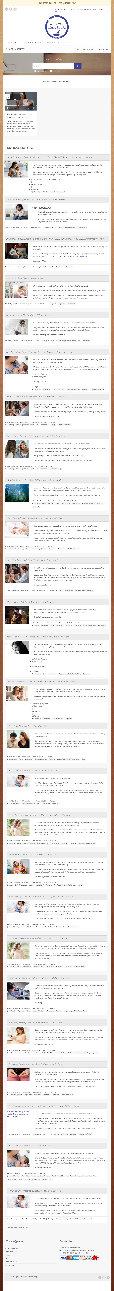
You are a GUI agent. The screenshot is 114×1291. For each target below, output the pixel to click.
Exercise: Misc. (80, 591)
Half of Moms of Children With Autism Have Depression (32, 602)
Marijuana (37, 1095)
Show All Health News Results (18, 1227)
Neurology (64, 843)
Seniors (80, 885)
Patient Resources (31, 42)
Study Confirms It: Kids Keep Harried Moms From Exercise (33, 560)
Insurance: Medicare (73, 389)
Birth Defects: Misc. (15, 1053)
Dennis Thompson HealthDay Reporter (46, 179)
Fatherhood (67, 425)
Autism (37, 625)
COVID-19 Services (52, 42)
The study (37, 495)
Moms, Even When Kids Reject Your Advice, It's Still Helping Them (36, 436)
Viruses (75, 927)
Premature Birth (47, 1179)
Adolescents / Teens (16, 759)
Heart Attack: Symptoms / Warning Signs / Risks (82, 1176)
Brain (70, 267)
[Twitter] (108, 1277)
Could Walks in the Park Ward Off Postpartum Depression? (34, 480)
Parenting (37, 192)
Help (65, 9)
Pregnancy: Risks (40, 503)
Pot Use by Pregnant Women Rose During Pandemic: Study (35, 1064)
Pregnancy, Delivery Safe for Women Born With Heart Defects (36, 1022)
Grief (28, 1011)
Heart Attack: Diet (58, 1176)
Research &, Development (86, 843)
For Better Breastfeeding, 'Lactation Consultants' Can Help (35, 1190)
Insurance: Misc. (38, 966)
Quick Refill (73, 9)
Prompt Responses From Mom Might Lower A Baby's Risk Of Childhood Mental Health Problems (49, 157)
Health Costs (27, 966)
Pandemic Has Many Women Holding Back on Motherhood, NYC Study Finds (43, 1106)
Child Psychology (56, 469)
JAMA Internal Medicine (80, 330)
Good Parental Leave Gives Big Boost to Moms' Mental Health (35, 518)
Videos (56, 71)
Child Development (49, 192)
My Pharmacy (12, 42)
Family (61, 591)
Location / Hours (85, 9)
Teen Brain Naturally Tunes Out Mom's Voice (29, 726)
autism (62, 610)
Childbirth (85, 389)
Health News (42, 71)
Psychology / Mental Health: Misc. (66, 227)
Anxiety (52, 425)
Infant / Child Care (58, 389)
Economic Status (15, 966)
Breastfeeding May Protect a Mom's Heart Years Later (33, 770)
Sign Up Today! (98, 9)
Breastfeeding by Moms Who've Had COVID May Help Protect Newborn (41, 896)
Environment (76, 503)
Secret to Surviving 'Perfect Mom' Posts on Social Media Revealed (35, 199)
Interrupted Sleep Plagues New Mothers (24, 278)
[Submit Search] (77, 66)
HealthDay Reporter (40, 374)
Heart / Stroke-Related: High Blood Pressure (35, 1176)
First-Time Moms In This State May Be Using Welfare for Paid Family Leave (39, 352)
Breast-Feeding (14, 803)
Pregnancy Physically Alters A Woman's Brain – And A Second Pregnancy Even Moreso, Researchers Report (54, 238)
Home (79, 49)
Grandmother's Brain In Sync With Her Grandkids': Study (34, 854)
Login (56, 12)
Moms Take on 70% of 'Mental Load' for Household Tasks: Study (36, 396)
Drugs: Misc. (28, 1095)
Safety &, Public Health (52, 927)
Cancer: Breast (57, 719)
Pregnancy (61, 304)
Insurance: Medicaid (97, 389)
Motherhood (61, 192)
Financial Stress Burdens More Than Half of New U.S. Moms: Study (39, 938)
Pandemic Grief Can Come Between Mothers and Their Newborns (38, 978)
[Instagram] (104, 1277)
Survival (38, 719)
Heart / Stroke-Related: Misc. (30, 803)
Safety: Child (67, 927)
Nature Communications (78, 256)
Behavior (12, 843)
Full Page (34, 189)
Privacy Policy (10, 1265)
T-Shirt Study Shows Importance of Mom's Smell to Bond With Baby (39, 815)
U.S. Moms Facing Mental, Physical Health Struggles (29, 315)
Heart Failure (12, 1179)
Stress (60, 425)
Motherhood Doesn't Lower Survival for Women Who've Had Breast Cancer (42, 681)
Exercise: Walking (54, 503)
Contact (68, 42)
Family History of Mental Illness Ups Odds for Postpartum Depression (38, 636)
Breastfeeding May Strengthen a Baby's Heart (29, 1145)
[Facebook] (99, 1277)
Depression (36, 507)
